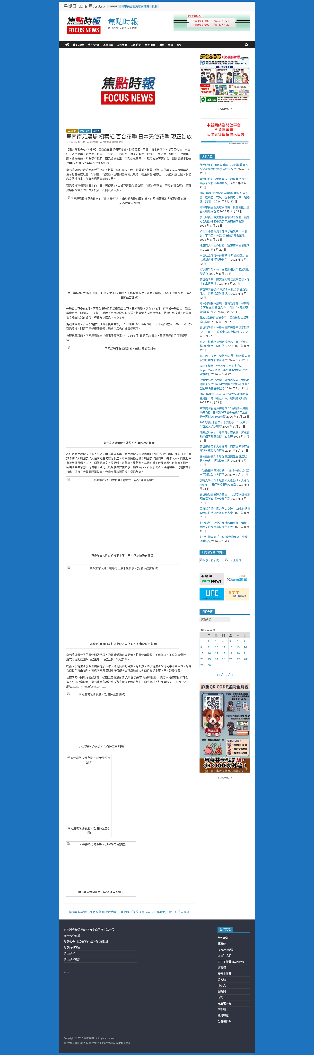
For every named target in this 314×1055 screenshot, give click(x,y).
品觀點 (222, 979)
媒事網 (222, 967)
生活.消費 (136, 44)
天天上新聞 (224, 973)
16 (209, 653)
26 (231, 659)
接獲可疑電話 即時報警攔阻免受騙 (90, 912)
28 (245, 659)
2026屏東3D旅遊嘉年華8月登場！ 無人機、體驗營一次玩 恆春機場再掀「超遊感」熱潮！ (225, 197)
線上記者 (69, 953)
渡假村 (115, 142)
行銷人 (222, 985)
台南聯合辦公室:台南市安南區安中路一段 (89, 930)
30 (209, 665)
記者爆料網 (224, 1021)
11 (223, 647)
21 (245, 653)
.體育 (161, 44)
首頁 (66, 972)
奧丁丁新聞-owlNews (231, 962)
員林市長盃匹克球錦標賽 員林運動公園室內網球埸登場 (138, 7)
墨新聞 (222, 991)
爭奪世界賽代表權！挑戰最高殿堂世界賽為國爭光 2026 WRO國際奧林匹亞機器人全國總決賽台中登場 (225, 384)
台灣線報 (223, 1015)
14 (245, 647)
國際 (179, 44)
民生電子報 (224, 1003)
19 (231, 653)
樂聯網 (222, 1009)
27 (238, 659)
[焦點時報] (67, 44)
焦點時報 (123, 21)
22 (202, 659)
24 (216, 659)
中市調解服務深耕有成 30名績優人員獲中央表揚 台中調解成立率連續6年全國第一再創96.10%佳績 (224, 412)
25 (223, 659)
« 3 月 (220, 675)
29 (202, 665)
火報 (220, 997)
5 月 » (229, 675)
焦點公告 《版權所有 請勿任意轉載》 (87, 941)
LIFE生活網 (224, 956)
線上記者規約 (72, 959)
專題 (170, 44)
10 (216, 647)
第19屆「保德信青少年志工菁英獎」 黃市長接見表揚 (157, 912)
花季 (121, 142)
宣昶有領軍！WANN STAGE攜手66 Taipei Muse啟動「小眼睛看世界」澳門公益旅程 (224, 370)
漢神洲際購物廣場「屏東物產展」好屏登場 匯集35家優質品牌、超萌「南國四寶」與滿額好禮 (225, 308)
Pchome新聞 (226, 950)
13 (238, 647)
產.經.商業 (150, 44)
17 (216, 653)
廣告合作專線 (72, 936)
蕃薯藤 (222, 944)
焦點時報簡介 (72, 948)
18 (223, 653)
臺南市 (96, 130)
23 (209, 659)
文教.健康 (122, 44)
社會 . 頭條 (78, 44)
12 (231, 647)
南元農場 (107, 142)
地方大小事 (93, 44)
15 (202, 653)
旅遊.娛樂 (108, 44)
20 (238, 653)
